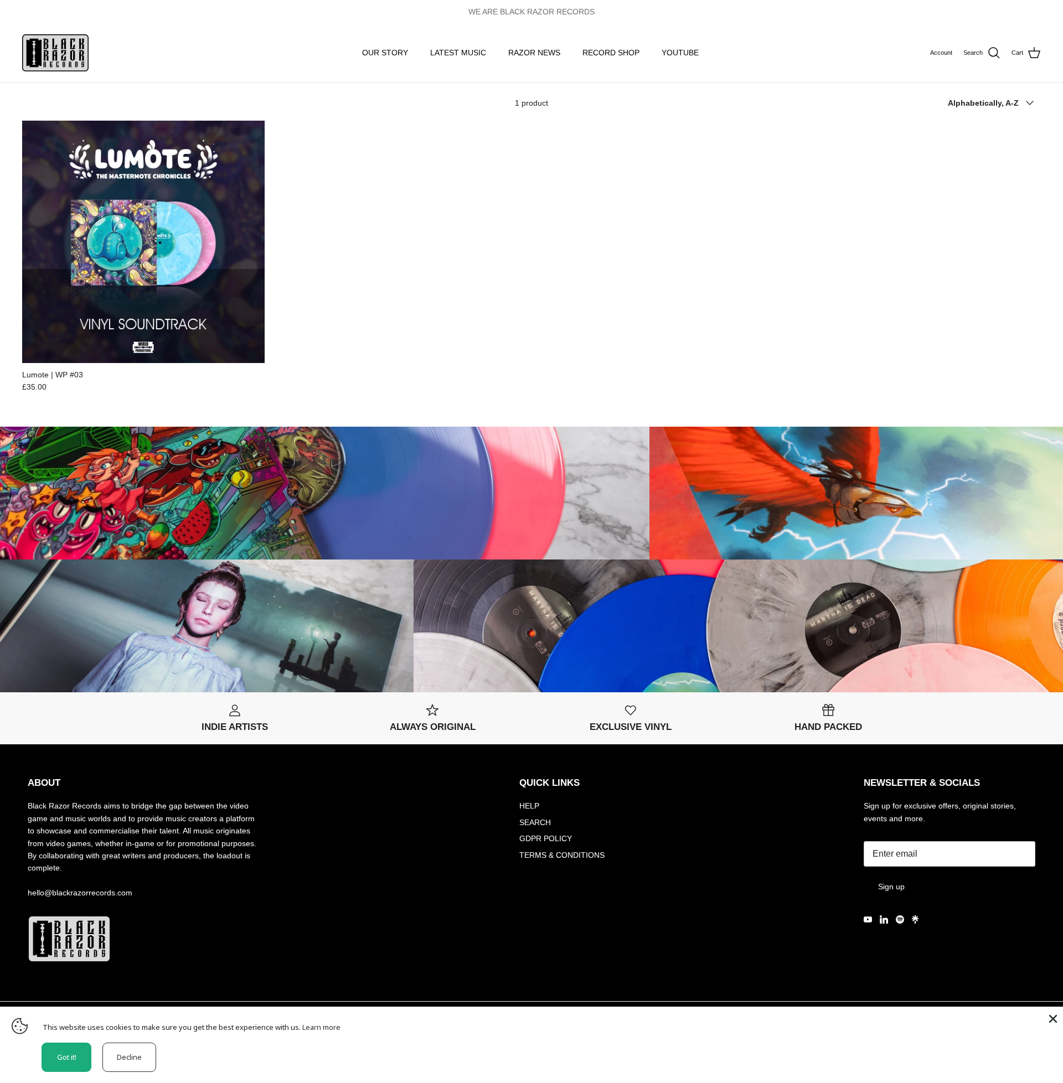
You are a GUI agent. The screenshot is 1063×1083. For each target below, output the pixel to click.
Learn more (321, 1027)
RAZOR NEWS (534, 52)
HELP (529, 805)
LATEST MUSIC (458, 52)
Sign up (891, 886)
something (541, 11)
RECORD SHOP (610, 52)
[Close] (1051, 1017)
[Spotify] (900, 919)
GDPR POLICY (545, 838)
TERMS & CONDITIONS (562, 855)
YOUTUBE (680, 52)
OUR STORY (385, 52)
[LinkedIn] (884, 919)
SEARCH (535, 822)
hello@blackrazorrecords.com (80, 892)
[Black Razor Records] (55, 53)
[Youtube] (868, 919)
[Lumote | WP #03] (143, 242)
